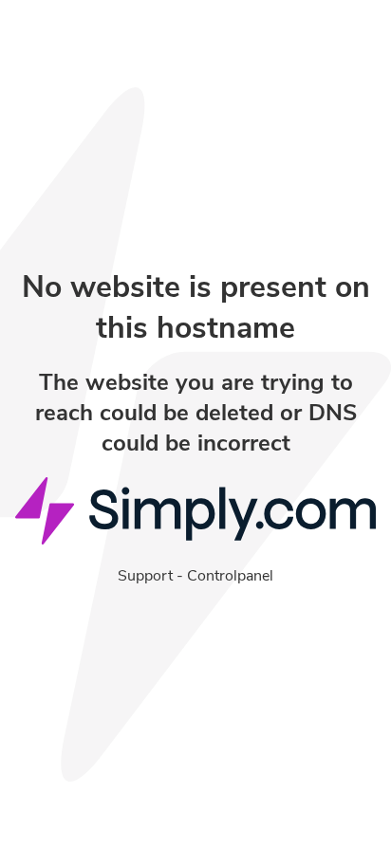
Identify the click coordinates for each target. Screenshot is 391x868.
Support (145, 575)
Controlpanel (230, 575)
